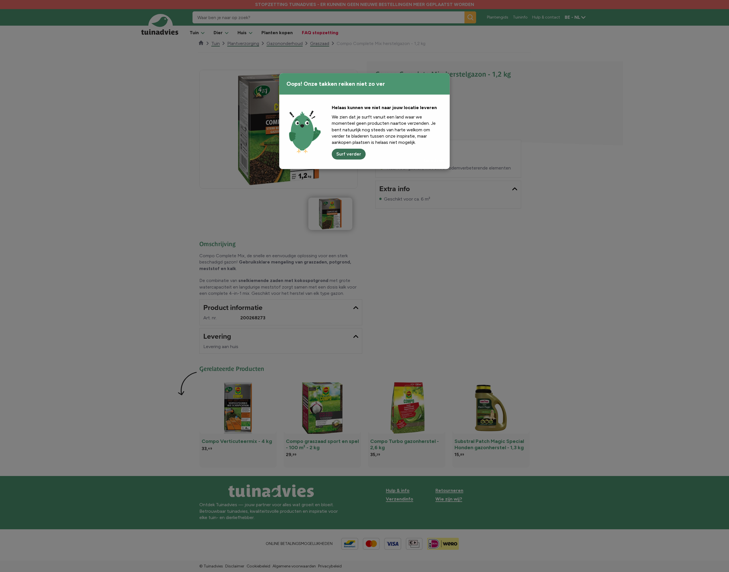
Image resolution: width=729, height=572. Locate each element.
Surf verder (348, 154)
